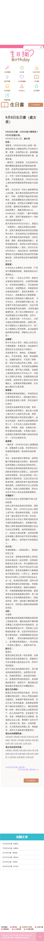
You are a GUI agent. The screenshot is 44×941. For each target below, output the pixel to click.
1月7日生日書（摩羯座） (10, 853)
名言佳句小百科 (27, 927)
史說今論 (40, 927)
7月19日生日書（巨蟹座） (10, 848)
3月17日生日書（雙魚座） (10, 857)
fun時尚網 (17, 929)
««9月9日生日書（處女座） (15, 767)
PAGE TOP (40, 936)
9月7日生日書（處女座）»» (28, 769)
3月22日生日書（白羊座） (10, 866)
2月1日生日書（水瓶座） (10, 862)
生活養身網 (29, 929)
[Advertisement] (22, 22)
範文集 (14, 927)
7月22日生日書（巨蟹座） (10, 844)
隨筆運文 (6, 929)
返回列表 (37, 105)
